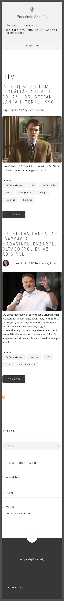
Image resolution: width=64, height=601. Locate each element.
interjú (43, 192)
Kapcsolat (16, 587)
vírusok (34, 357)
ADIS (8, 364)
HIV (32, 185)
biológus (27, 199)
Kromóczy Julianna (48, 263)
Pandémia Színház (32, 17)
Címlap (10, 25)
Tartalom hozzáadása (18, 513)
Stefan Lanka (49, 185)
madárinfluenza (27, 364)
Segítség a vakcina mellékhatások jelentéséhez (31, 31)
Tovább (16, 215)
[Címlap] (32, 8)
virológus (10, 199)
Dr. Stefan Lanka (14, 185)
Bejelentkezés (13, 476)
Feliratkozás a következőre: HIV (3, 397)
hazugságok (25, 192)
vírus (8, 192)
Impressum (30, 25)
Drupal (23, 559)
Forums (10, 507)
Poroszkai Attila (36, 109)
